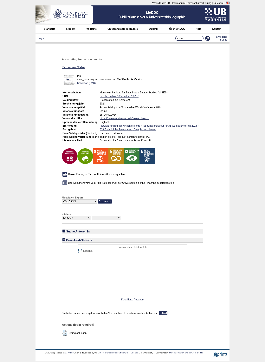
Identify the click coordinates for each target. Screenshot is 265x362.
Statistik (153, 28)
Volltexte (91, 28)
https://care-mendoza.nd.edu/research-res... (124, 118)
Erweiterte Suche (221, 38)
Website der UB (161, 3)
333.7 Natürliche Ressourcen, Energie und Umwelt (128, 129)
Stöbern (70, 28)
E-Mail (163, 313)
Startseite (49, 28)
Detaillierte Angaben (132, 299)
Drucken (218, 3)
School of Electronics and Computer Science (118, 353)
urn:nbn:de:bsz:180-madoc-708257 (119, 96)
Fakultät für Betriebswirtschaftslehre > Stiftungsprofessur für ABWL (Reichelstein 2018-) (149, 125)
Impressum (178, 3)
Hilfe (198, 28)
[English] (227, 3)
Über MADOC (177, 28)
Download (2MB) (86, 83)
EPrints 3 (69, 353)
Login (41, 38)
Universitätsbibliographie (122, 28)
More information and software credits (186, 353)
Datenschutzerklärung (199, 3)
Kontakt (216, 28)
